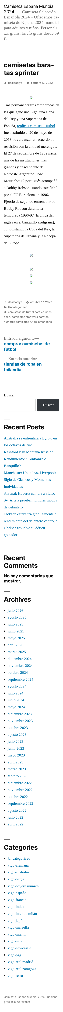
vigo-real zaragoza (22, 968)
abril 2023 (15, 762)
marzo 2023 (17, 769)
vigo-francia (17, 899)
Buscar (9, 395)
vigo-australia (18, 872)
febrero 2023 (17, 776)
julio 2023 (15, 741)
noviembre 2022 (20, 789)
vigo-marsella (18, 927)
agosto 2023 (17, 734)
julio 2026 (15, 610)
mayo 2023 (16, 755)
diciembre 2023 (20, 714)
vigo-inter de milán (22, 913)
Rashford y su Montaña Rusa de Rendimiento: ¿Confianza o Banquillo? (28, 459)
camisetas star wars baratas (30, 317)
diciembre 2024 (20, 658)
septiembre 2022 (20, 803)
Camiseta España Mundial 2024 (24, 997)
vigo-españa (17, 892)
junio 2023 (16, 748)
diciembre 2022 (20, 783)
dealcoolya (15, 82)
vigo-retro (15, 975)
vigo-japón (16, 920)
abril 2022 (15, 824)
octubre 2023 (18, 727)
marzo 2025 (17, 651)
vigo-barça (16, 879)
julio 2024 (15, 693)
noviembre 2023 (20, 720)
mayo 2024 (16, 707)
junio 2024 (16, 700)
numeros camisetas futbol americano (28, 321)
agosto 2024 (17, 686)
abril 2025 (15, 645)
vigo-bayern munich (23, 886)
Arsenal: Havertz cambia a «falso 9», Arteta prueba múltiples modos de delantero (30, 500)
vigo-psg (14, 955)
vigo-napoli (16, 941)
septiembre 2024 (20, 679)
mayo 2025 (16, 638)
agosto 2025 (17, 617)
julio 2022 (15, 817)
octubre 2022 (18, 796)
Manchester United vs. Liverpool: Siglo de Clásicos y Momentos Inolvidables (30, 479)
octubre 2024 (18, 672)
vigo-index (16, 906)
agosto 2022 (17, 810)
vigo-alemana (18, 865)
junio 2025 (16, 631)
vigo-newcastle (19, 948)
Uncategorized (17, 307)
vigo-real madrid (20, 961)
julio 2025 (15, 624)
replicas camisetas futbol (36, 125)
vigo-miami (17, 934)
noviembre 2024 (20, 665)
